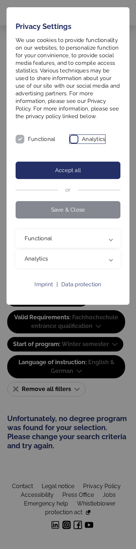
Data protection (81, 299)
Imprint (43, 299)
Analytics (93, 139)
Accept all (68, 170)
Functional (41, 139)
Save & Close (68, 210)
